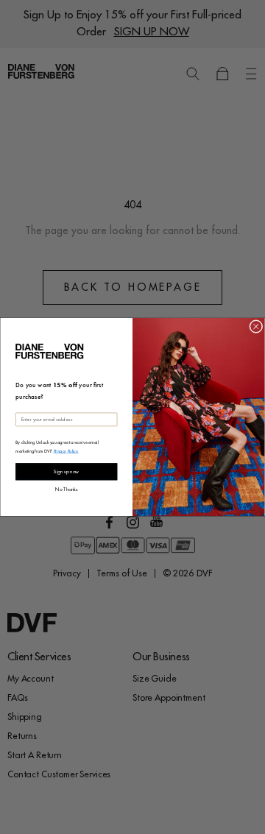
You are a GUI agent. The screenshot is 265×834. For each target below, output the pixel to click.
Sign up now (66, 472)
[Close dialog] (256, 327)
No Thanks (66, 489)
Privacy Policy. (66, 450)
